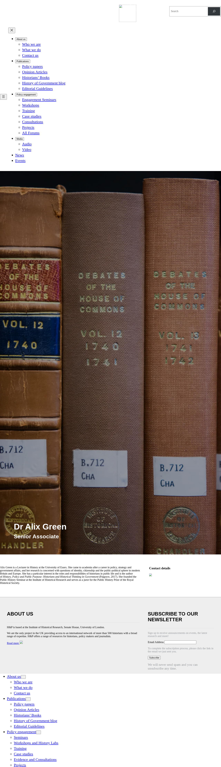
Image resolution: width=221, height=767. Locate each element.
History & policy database (140, 7)
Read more (13, 643)
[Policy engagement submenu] (38, 732)
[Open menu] (3, 97)
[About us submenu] (23, 677)
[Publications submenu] (28, 699)
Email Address (156, 642)
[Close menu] (11, 30)
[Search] (214, 11)
